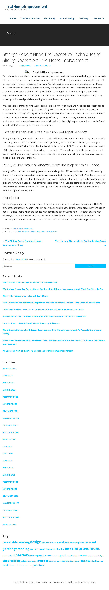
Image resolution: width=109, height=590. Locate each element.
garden (8, 549)
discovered (55, 542)
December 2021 (10, 411)
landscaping (35, 555)
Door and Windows (30, 18)
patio (63, 555)
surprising (70, 561)
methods (55, 556)
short (97, 556)
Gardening (49, 18)
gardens (34, 549)
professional (73, 556)
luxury (47, 555)
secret (83, 555)
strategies (42, 560)
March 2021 (9, 474)
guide (43, 549)
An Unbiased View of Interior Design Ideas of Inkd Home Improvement (38, 350)
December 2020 (10, 496)
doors (18, 231)
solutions (32, 561)
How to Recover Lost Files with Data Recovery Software (31, 323)
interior (21, 555)
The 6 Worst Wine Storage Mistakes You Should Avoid (30, 282)
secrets (91, 556)
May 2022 (7, 375)
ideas (69, 549)
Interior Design (67, 18)
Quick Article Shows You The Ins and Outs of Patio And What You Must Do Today (43, 309)
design (35, 541)
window (38, 565)
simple (7, 560)
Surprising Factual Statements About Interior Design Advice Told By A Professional (44, 316)
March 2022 (9, 389)
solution (25, 561)
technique (86, 560)
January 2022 (10, 404)
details (45, 542)
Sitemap (83, 18)
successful (52, 561)
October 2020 (10, 510)
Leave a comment (42, 66)
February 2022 (10, 396)
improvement (29, 231)
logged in (21, 259)
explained (80, 542)
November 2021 (11, 418)
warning (30, 566)
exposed (91, 542)
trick (11, 566)
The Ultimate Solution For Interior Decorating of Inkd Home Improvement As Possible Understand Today (52, 332)
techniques (51, 231)
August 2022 (9, 368)
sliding (41, 231)
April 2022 (8, 382)
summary (61, 561)
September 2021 (11, 432)
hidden (60, 549)
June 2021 (8, 453)
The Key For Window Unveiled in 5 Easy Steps (25, 295)
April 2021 (8, 467)
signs (101, 556)
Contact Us (98, 18)
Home (13, 18)
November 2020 (11, 503)
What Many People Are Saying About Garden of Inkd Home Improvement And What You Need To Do (53, 289)
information (8, 556)
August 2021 (9, 439)
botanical (8, 542)
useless (23, 566)
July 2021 (8, 446)
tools (6, 565)
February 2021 (10, 481)
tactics (77, 561)
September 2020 (11, 517)
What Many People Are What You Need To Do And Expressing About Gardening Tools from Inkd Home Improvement (54, 342)
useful (16, 566)
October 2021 (10, 425)
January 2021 (10, 489)
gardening (21, 549)
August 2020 (9, 524)
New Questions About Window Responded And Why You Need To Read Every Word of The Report (51, 302)
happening (51, 549)
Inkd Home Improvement (26, 6)
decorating (22, 542)
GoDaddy (91, 582)
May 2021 (7, 460)
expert (73, 542)
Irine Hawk (25, 66)
